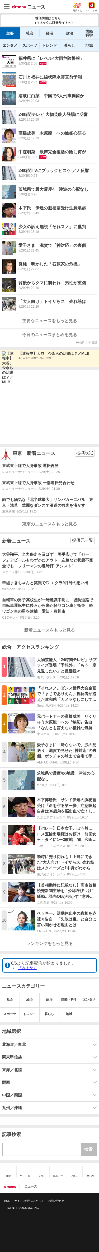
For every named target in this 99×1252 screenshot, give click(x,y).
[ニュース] (28, 7)
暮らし (69, 45)
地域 (89, 45)
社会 (30, 33)
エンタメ (10, 45)
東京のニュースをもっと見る (49, 524)
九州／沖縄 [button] (12, 1108)
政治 (69, 33)
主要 (10, 33)
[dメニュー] (10, 1186)
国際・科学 (69, 999)
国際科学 (89, 33)
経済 (49, 33)
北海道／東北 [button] (14, 1044)
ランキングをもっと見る (49, 943)
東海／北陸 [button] (12, 1070)
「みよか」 (27, 968)
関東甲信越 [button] (12, 1057)
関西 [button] (6, 1082)
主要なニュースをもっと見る (49, 320)
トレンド (49, 45)
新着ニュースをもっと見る (49, 630)
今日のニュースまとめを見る (49, 334)
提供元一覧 (82, 540)
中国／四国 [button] (12, 1095)
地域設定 (84, 452)
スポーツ (29, 45)
